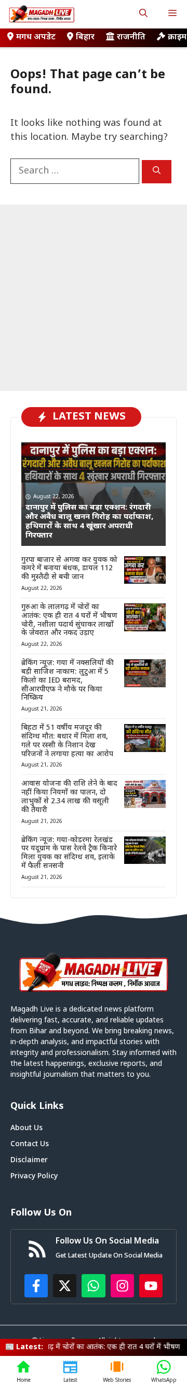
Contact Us (29, 1144)
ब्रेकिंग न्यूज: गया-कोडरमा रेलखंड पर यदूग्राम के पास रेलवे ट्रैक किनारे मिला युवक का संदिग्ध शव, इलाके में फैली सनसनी (69, 853)
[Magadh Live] (41, 14)
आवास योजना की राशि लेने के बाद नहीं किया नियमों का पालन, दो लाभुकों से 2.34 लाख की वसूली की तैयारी (69, 797)
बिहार (85, 37)
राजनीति (131, 37)
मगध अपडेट (36, 37)
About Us (26, 1128)
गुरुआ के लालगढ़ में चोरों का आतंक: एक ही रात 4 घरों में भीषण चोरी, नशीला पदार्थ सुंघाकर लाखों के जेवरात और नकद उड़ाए (69, 620)
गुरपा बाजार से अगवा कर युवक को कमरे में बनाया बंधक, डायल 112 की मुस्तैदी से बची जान (69, 569)
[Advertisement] (93, 298)
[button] (143, 14)
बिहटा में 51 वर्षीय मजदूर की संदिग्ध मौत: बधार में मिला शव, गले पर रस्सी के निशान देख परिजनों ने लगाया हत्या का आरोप (67, 741)
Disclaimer (29, 1160)
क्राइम (177, 37)
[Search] (156, 172)
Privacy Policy (34, 1176)
